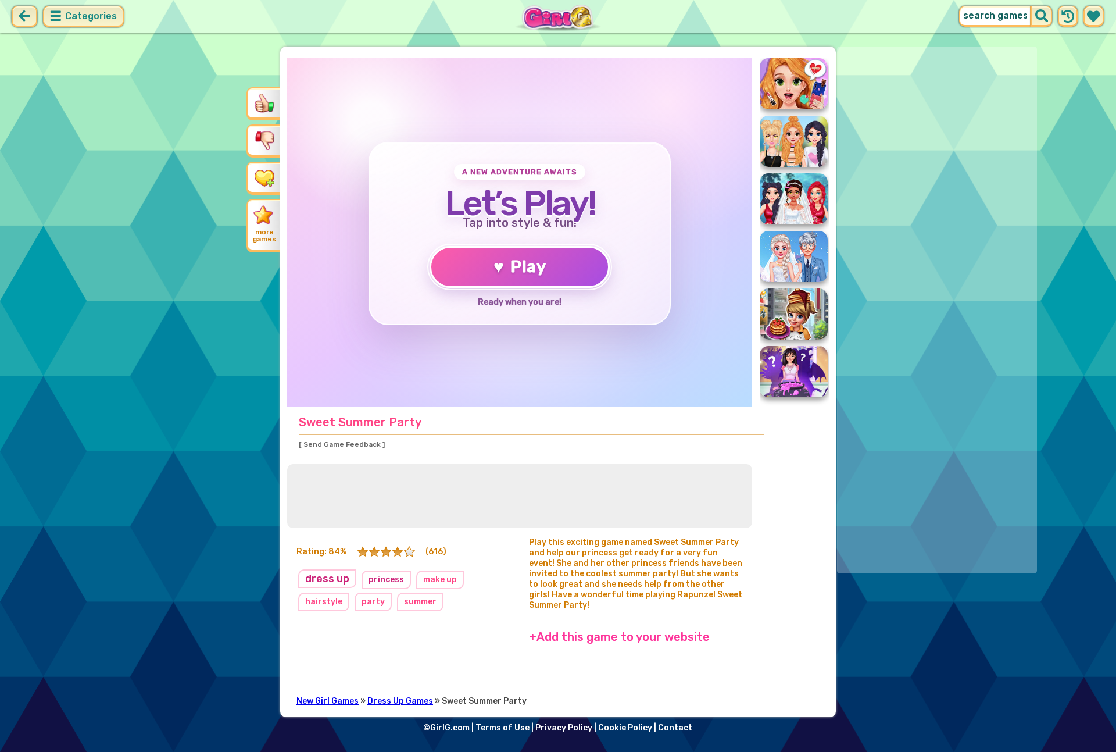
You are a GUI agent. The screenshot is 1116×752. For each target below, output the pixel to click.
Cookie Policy (625, 728)
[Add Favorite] (264, 177)
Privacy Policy (563, 728)
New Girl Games (327, 701)
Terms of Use (502, 728)
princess (386, 580)
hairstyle (323, 602)
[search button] (1041, 16)
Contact (675, 728)
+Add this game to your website (619, 637)
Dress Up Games (400, 701)
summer (420, 602)
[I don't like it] (264, 140)
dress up (327, 578)
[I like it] (264, 103)
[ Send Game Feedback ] (342, 444)
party (373, 602)
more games (264, 235)
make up (440, 580)
